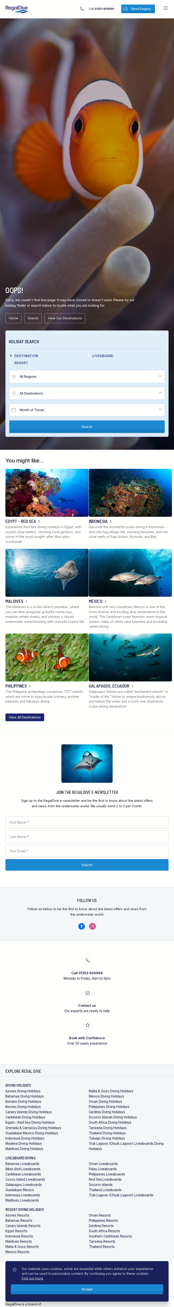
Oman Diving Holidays (105, 1101)
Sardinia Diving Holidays (107, 1112)
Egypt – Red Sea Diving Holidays (30, 1122)
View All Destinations (25, 717)
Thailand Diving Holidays (107, 1133)
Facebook (81, 926)
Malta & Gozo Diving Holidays (111, 1091)
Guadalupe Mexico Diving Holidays (31, 1133)
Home (13, 318)
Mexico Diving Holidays (106, 1096)
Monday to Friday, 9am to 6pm (87, 975)
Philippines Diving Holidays (109, 1106)
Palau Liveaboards (103, 1169)
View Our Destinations (65, 318)
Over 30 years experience (87, 1040)
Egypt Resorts (16, 1231)
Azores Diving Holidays (23, 1091)
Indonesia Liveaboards (22, 1195)
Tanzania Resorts (102, 1241)
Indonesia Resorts (19, 1236)
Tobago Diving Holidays (107, 1138)
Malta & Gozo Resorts (22, 1246)
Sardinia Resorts (101, 1225)
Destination (26, 356)
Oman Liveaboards (103, 1163)
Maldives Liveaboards (22, 1200)
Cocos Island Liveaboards (25, 1179)
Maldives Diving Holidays (24, 1148)
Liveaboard (103, 356)
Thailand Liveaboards (105, 1190)
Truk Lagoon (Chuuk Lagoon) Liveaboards (121, 1195)
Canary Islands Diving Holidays (28, 1112)
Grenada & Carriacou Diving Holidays (33, 1128)
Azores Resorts (17, 1215)
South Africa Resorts (104, 1231)
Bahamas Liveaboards (22, 1163)
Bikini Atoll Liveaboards (23, 1169)
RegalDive (17, 9)
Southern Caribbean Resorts (110, 1236)
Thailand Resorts (102, 1246)
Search (33, 318)
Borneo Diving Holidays (23, 1106)
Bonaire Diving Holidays (23, 1101)
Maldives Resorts (18, 1241)
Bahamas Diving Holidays (24, 1096)
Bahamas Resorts (18, 1220)
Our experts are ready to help (87, 1008)
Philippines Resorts (103, 1220)
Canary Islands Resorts (23, 1225)
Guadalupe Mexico (19, 1190)
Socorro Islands (101, 1184)
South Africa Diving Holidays (110, 1122)
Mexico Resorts (17, 1252)
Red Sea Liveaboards (105, 1179)
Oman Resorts (100, 1215)
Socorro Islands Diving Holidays (113, 1117)
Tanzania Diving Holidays (108, 1128)
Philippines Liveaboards (107, 1174)
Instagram (92, 926)
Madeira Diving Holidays (23, 1143)
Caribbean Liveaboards (23, 1174)
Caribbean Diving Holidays (25, 1117)
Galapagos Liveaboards (23, 1184)
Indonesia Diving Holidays (24, 1138)
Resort (21, 363)
